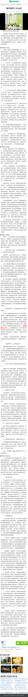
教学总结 (19, 4)
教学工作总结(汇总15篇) (20, 687)
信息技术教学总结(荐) (6, 685)
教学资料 (12, 4)
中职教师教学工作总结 (20, 681)
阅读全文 (18, 11)
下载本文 (23, 11)
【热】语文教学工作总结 (21, 689)
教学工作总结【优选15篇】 (21, 678)
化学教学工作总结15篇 (20, 685)
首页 (8, 4)
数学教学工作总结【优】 (7, 687)
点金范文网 (12, 695)
